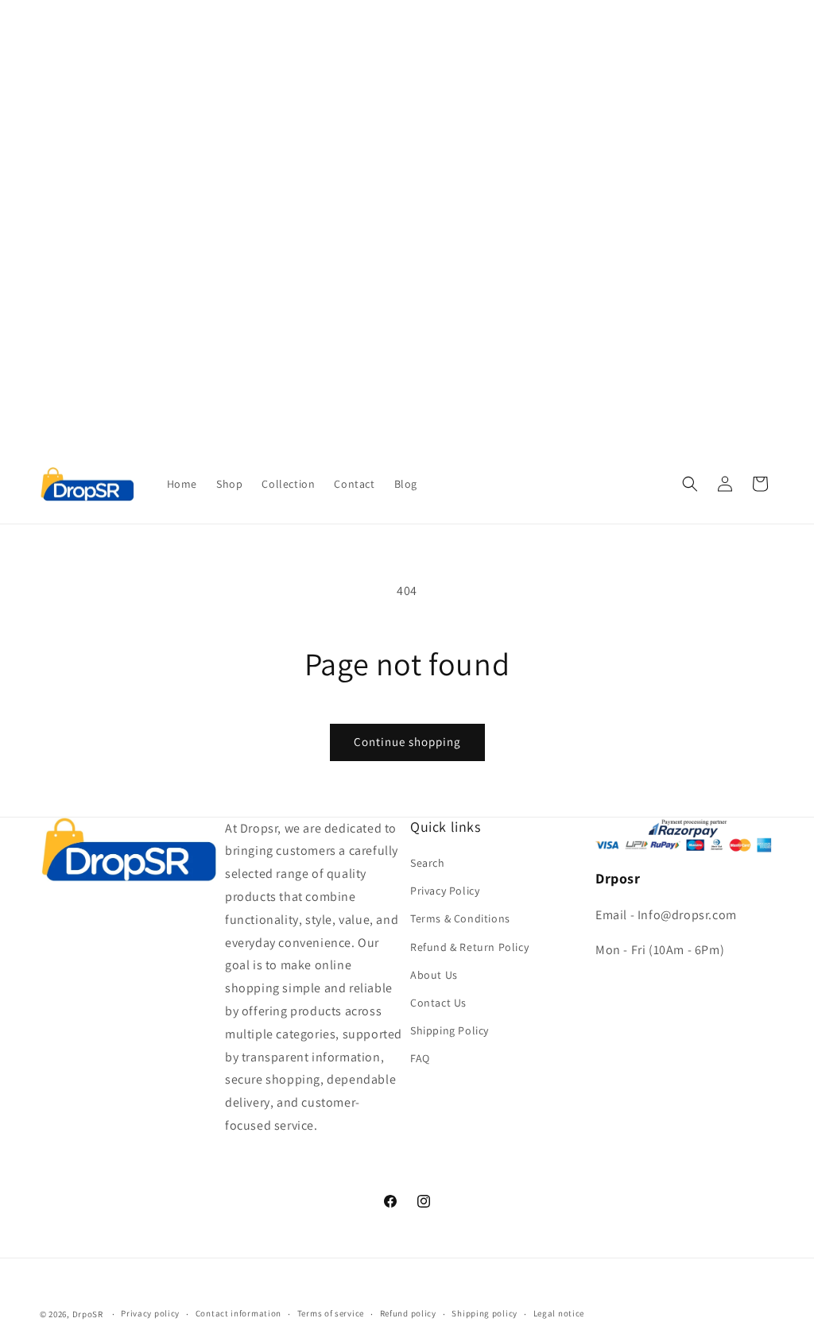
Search (427, 863)
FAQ (420, 1058)
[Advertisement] (407, 111)
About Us (434, 975)
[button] (690, 483)
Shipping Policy (449, 1030)
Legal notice (558, 1313)
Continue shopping (407, 741)
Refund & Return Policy (469, 947)
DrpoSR (87, 1314)
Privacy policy (150, 1313)
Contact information (238, 1313)
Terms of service (330, 1313)
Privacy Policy (444, 890)
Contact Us (438, 1002)
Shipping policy (484, 1313)
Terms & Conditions (460, 918)
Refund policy (408, 1313)
